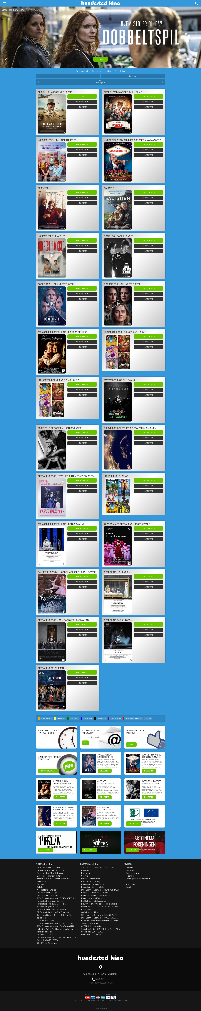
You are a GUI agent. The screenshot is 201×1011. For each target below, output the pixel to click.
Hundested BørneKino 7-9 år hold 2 (51, 904)
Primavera (41, 884)
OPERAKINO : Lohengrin (46, 935)
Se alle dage (82, 102)
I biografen (130, 876)
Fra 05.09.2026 (148, 144)
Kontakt (108, 71)
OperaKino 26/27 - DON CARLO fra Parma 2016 (56, 937)
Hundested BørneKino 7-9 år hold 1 (51, 901)
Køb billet (100, 59)
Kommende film (132, 873)
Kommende (96, 71)
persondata (106, 994)
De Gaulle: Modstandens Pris (48, 867)
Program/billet (82, 71)
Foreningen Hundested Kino (137, 879)
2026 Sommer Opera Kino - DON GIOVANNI (55, 923)
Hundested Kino (89, 3)
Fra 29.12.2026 (82, 576)
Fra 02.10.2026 (148, 384)
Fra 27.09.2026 (148, 336)
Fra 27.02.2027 (82, 624)
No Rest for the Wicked (46, 890)
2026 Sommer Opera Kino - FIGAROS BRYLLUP (56, 898)
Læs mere (82, 107)
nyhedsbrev (87, 994)
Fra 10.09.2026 (82, 192)
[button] (6, 59)
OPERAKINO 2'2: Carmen (47, 943)
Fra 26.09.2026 (82, 336)
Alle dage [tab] (100, 82)
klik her (132, 850)
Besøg (131, 744)
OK (85, 743)
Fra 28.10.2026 (148, 480)
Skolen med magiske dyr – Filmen (51, 870)
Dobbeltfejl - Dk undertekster (48, 895)
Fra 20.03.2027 (148, 624)
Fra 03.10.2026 (82, 432)
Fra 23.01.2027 (148, 576)
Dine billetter (120, 71)
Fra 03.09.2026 (82, 288)
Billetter (104, 771)
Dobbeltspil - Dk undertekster (48, 876)
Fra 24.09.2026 (148, 288)
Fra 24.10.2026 (82, 480)
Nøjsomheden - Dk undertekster (50, 873)
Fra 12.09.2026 (148, 192)
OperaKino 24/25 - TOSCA (47, 940)
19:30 (82, 96)
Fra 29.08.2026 (148, 96)
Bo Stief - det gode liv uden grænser (51, 909)
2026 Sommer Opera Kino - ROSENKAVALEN (55, 926)
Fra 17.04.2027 (82, 672)
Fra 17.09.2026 (82, 240)
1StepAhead (122, 1000)
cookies (115, 994)
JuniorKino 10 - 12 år (45, 921)
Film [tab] (67, 76)
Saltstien (40, 887)
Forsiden (129, 867)
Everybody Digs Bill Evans (47, 907)
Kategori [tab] (132, 76)
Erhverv (129, 881)
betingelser (96, 994)
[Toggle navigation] (196, 3)
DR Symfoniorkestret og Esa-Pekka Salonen (55, 912)
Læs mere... (133, 823)
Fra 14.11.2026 (82, 528)
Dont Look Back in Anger (47, 893)
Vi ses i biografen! (49, 771)
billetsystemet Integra (104, 1000)
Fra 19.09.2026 (148, 240)
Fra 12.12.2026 (148, 528)
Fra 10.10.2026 (148, 432)
